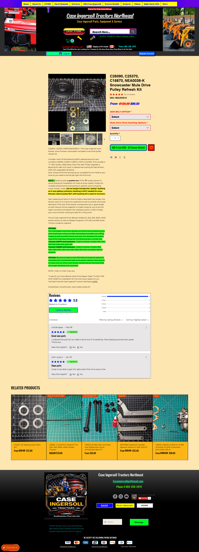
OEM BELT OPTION (120, 112)
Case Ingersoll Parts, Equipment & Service (99, 21)
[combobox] (130, 117)
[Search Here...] (133, 31)
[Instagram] (121, 496)
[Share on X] (124, 157)
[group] (99, 427)
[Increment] (118, 138)
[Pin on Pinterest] (115, 157)
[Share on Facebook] (111, 157)
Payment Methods (128, 547)
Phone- (121, 46)
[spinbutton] (115, 138)
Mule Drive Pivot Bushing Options (129, 122)
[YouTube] (126, 496)
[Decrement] (112, 138)
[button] (70, 41)
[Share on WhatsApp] (120, 157)
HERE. (95, 281)
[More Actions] (146, 327)
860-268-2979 (130, 46)
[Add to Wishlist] (151, 147)
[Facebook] (115, 496)
